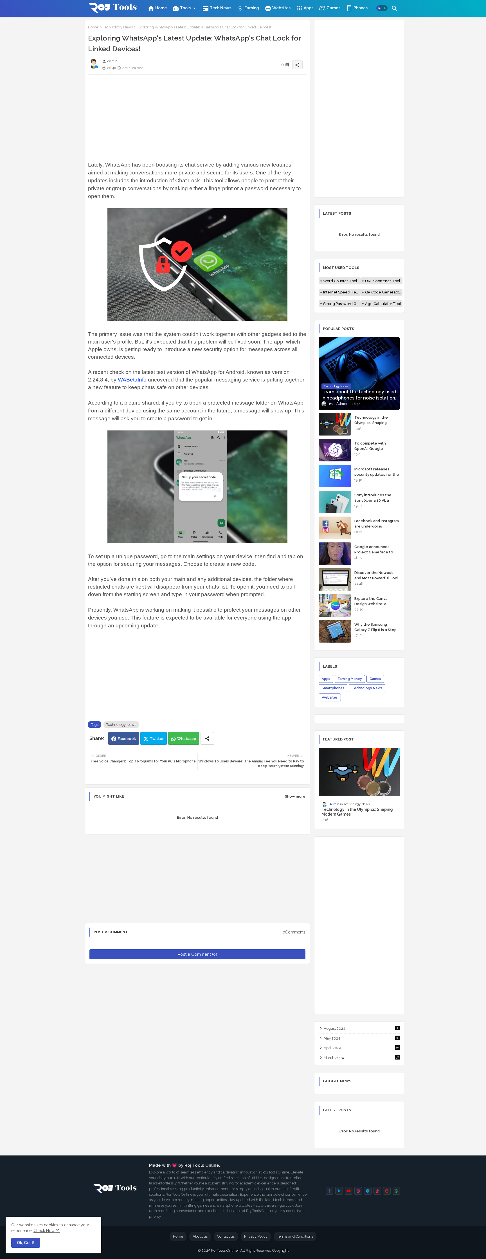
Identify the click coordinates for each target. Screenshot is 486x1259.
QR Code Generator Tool (383, 292)
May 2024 (361, 1038)
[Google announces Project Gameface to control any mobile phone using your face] (335, 553)
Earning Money (350, 679)
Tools (181, 8)
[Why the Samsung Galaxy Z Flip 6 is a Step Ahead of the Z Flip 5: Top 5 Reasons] (335, 631)
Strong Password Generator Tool (342, 304)
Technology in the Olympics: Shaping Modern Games (371, 422)
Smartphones (333, 688)
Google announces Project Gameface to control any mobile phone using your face (374, 554)
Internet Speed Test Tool (342, 292)
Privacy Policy (255, 1236)
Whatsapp (186, 739)
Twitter (157, 739)
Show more (295, 796)
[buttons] (329, 1191)
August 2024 (361, 1028)
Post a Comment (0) (197, 954)
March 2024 (361, 1058)
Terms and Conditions (295, 1236)
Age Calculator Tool (383, 304)
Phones (360, 8)
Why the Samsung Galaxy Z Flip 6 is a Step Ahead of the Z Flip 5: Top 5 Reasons (375, 632)
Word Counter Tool (340, 281)
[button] (382, 8)
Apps (308, 8)
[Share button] (207, 738)
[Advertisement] (197, 114)
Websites (278, 8)
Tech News (216, 8)
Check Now (44, 1230)
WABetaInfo (132, 380)
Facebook (127, 739)
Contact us (226, 1236)
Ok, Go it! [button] (25, 1242)
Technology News (118, 27)
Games (333, 8)
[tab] (157, 8)
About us (200, 1236)
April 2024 (361, 1048)
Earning (248, 8)
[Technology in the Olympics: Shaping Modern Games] (335, 424)
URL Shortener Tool (382, 281)
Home (157, 8)
